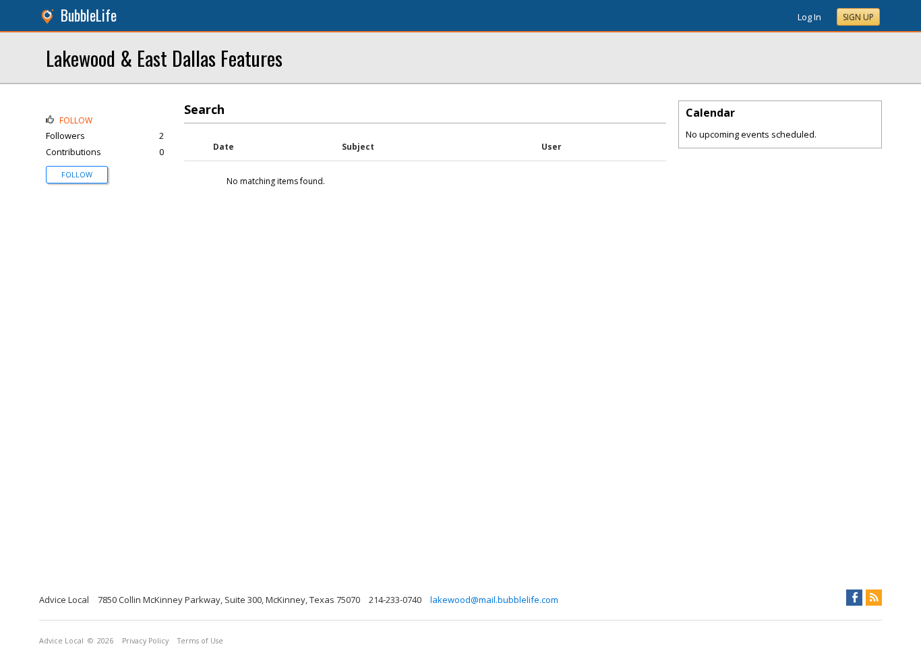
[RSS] (874, 598)
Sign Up (858, 17)
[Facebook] (854, 598)
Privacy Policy (145, 640)
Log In (809, 17)
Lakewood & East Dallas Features (164, 57)
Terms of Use (200, 640)
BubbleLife (89, 15)
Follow (76, 174)
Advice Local (61, 640)
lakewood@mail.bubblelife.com (494, 600)
